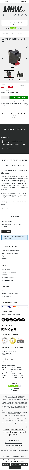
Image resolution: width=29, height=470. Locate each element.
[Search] (15, 14)
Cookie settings (14, 440)
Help (6, 1)
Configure (6, 464)
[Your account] (22, 14)
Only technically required (19, 464)
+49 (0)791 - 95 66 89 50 (8, 359)
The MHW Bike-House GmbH (9, 293)
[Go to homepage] (14, 9)
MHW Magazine (6, 296)
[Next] (26, 58)
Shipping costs (14, 92)
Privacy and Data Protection (14, 445)
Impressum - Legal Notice (8, 450)
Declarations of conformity (9, 272)
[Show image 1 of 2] (12, 67)
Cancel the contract (7, 280)
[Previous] (2, 58)
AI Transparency (23, 450)
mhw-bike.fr (6, 429)
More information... (19, 461)
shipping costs (17, 396)
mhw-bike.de (5, 427)
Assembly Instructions (7, 277)
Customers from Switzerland (9, 253)
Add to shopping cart (19, 97)
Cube (16, 21)
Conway (14, 24)
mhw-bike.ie (22, 429)
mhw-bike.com (14, 427)
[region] (14, 63)
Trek (11, 23)
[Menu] (3, 14)
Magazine (23, 1)
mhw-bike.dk (22, 432)
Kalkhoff (16, 23)
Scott (22, 21)
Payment (3, 258)
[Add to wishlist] (27, 47)
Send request (22, 80)
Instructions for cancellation (13, 443)
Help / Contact (5, 269)
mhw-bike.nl (6, 432)
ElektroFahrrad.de (14, 434)
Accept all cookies (15, 468)
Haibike (6, 23)
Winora (23, 23)
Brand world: (8, 21)
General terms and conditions (14, 448)
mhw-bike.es (23, 427)
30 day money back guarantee (10, 250)
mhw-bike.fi (14, 432)
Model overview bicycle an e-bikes (11, 291)
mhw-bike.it (14, 429)
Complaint (4, 274)
